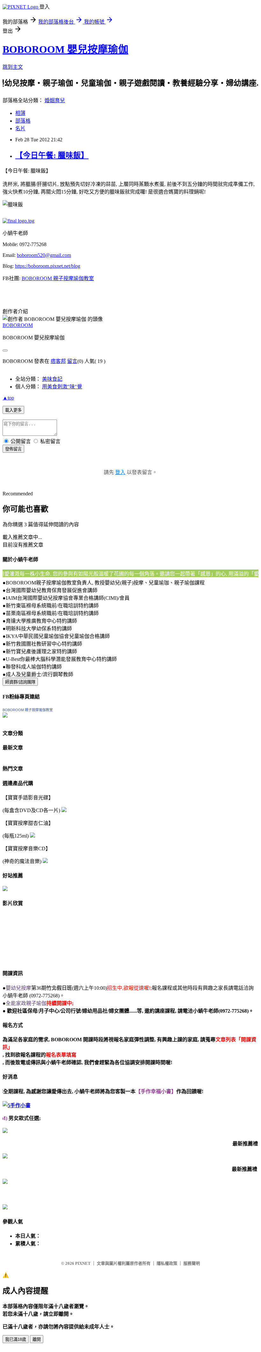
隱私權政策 (167, 1263)
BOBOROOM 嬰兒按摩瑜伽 (65, 49)
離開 (36, 1339)
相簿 (20, 113)
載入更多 (13, 410)
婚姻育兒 (55, 100)
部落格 (23, 121)
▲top (8, 397)
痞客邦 (58, 361)
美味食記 (52, 379)
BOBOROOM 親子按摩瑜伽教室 (58, 278)
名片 (20, 128)
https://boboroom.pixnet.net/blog (47, 266)
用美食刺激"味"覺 (62, 386)
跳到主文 (13, 67)
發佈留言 (13, 449)
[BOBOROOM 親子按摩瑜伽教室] (5, 715)
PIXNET (83, 1263)
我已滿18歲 (15, 1339)
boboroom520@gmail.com (44, 255)
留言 (72, 361)
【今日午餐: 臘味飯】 (51, 155)
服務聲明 (191, 1263)
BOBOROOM (18, 325)
